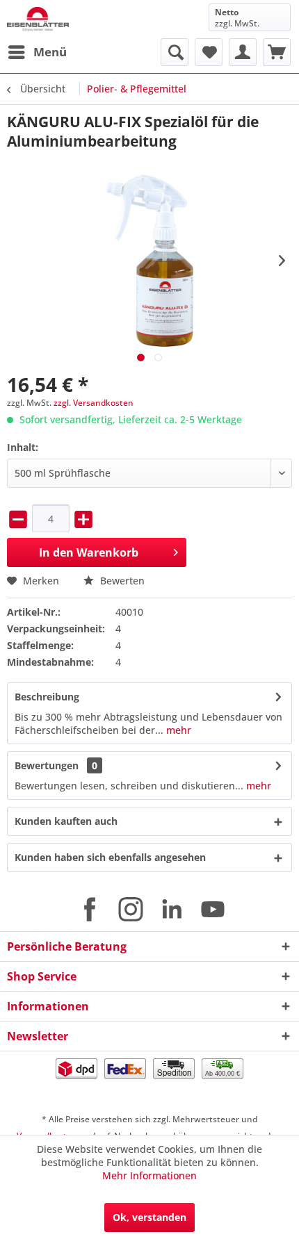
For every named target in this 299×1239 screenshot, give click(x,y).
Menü (50, 52)
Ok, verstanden (149, 1217)
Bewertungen (47, 765)
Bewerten (121, 580)
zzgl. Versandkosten (94, 403)
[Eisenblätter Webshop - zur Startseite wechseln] (38, 19)
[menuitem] (37, 52)
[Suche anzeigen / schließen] (174, 52)
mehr (177, 730)
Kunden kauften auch (66, 821)
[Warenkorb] (277, 52)
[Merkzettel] (209, 52)
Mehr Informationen (149, 1175)
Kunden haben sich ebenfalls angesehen (110, 857)
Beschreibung (47, 696)
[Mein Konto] (243, 52)
